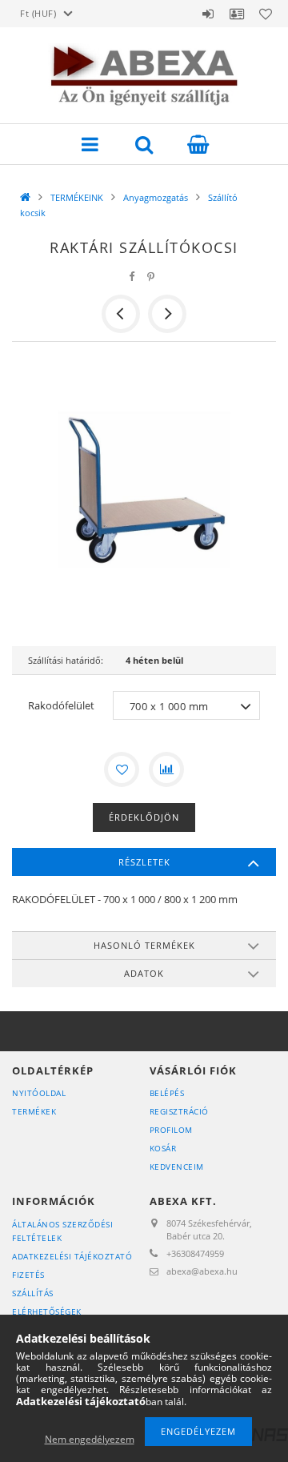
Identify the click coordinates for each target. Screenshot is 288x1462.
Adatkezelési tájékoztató (72, 1256)
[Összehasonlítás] (166, 769)
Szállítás (33, 1293)
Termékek (34, 1111)
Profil (237, 13)
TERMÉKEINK (76, 197)
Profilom (171, 1129)
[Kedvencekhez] (121, 769)
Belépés (208, 13)
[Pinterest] (151, 277)
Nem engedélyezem (89, 1439)
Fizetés (28, 1274)
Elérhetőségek (47, 1311)
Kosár (163, 1148)
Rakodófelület (61, 705)
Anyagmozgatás (155, 197)
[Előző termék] (121, 314)
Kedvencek (266, 13)
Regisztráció (179, 1111)
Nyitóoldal (39, 1093)
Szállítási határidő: (65, 660)
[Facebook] (132, 277)
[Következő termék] (167, 314)
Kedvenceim (177, 1166)
